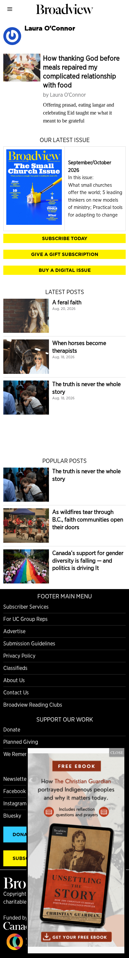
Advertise (14, 631)
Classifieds (15, 668)
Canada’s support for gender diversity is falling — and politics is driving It (87, 560)
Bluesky (12, 816)
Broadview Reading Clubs (32, 705)
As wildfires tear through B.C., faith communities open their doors (87, 519)
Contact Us (16, 692)
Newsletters (17, 779)
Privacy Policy (19, 656)
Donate (11, 730)
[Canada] (19, 928)
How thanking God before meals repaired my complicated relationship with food (81, 71)
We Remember (20, 754)
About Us (14, 680)
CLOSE (116, 752)
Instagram (14, 803)
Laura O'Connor (68, 95)
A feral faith (66, 302)
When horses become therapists (79, 346)
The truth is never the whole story (86, 387)
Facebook (14, 791)
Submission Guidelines (29, 643)
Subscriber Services (26, 607)
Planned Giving (20, 742)
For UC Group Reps (25, 619)
